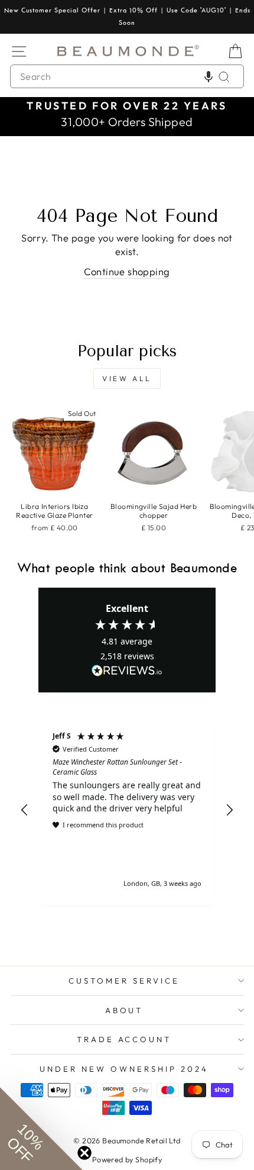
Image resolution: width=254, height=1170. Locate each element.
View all (127, 378)
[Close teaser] (84, 1153)
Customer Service (124, 980)
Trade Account (124, 1039)
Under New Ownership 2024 (124, 1069)
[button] (208, 76)
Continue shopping (127, 271)
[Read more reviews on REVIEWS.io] (127, 671)
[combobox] (127, 76)
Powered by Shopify (127, 1159)
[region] (127, 810)
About (124, 1010)
